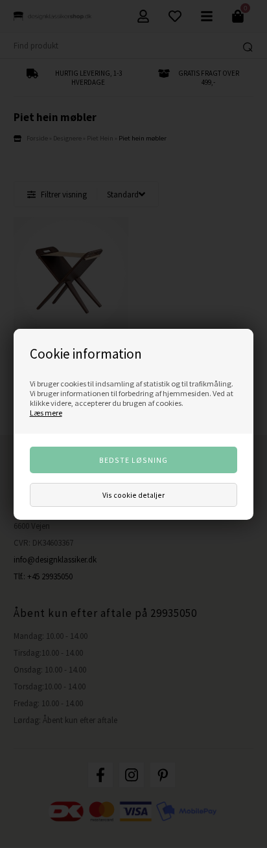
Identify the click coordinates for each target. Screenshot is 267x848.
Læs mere (46, 413)
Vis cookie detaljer (133, 495)
